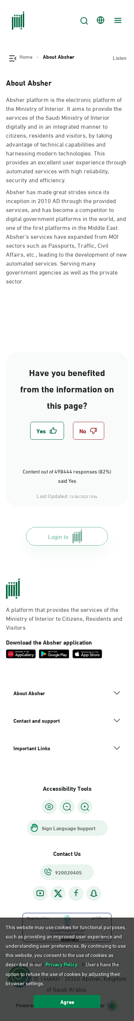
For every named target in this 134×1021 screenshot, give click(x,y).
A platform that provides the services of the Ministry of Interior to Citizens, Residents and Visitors (64, 618)
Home (25, 56)
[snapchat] (93, 893)
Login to (58, 536)
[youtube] (40, 893)
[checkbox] (47, 431)
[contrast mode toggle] (49, 806)
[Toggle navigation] (117, 20)
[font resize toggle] (67, 806)
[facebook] (75, 893)
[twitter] (58, 893)
